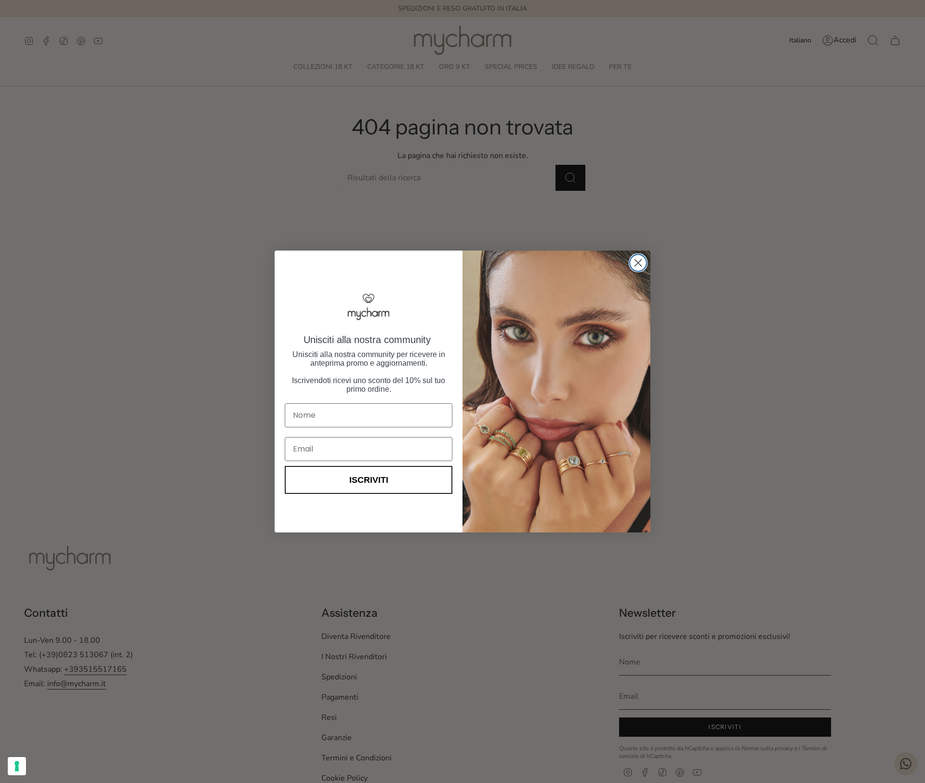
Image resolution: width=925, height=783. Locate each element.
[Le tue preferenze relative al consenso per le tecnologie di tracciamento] (17, 766)
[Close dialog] (638, 262)
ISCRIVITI (368, 480)
